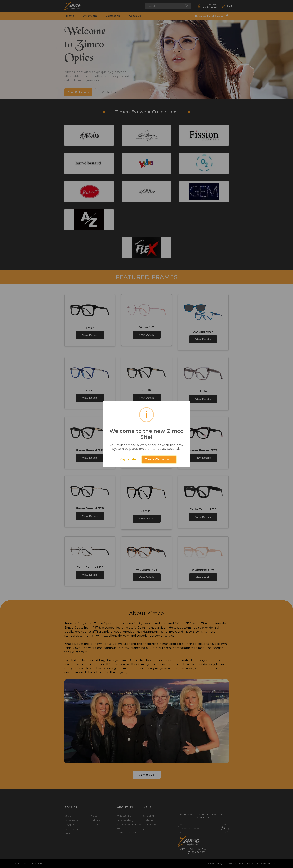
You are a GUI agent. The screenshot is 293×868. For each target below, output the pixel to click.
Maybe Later (128, 459)
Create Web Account (159, 459)
